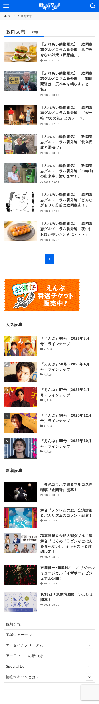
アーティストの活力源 (24, 656)
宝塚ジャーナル (19, 635)
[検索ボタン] (93, 6)
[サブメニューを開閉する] (89, 645)
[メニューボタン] (6, 6)
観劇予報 (13, 624)
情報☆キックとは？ (22, 677)
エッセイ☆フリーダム (24, 645)
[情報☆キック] (49, 6)
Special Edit (16, 666)
